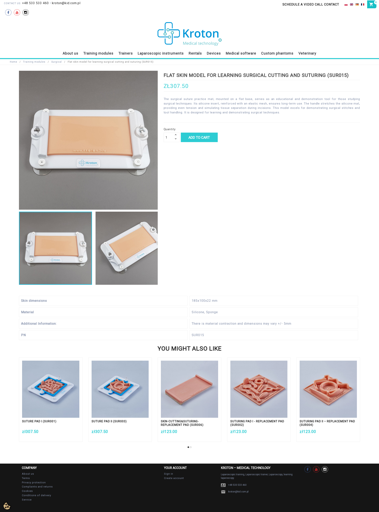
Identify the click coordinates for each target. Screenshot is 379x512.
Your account (175, 468)
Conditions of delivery (36, 495)
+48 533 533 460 (35, 3)
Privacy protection (34, 482)
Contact (331, 4)
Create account (174, 478)
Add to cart (199, 137)
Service (27, 499)
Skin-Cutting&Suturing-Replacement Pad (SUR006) (182, 423)
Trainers (125, 53)
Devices (214, 53)
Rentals (195, 53)
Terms (26, 478)
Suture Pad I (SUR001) (39, 421)
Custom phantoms (277, 53)
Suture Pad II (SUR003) (109, 421)
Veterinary (307, 53)
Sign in (168, 473)
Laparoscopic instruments (161, 53)
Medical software (241, 53)
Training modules (98, 53)
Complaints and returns (37, 486)
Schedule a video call (302, 4)
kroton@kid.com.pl (66, 3)
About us (70, 53)
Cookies (27, 490)
